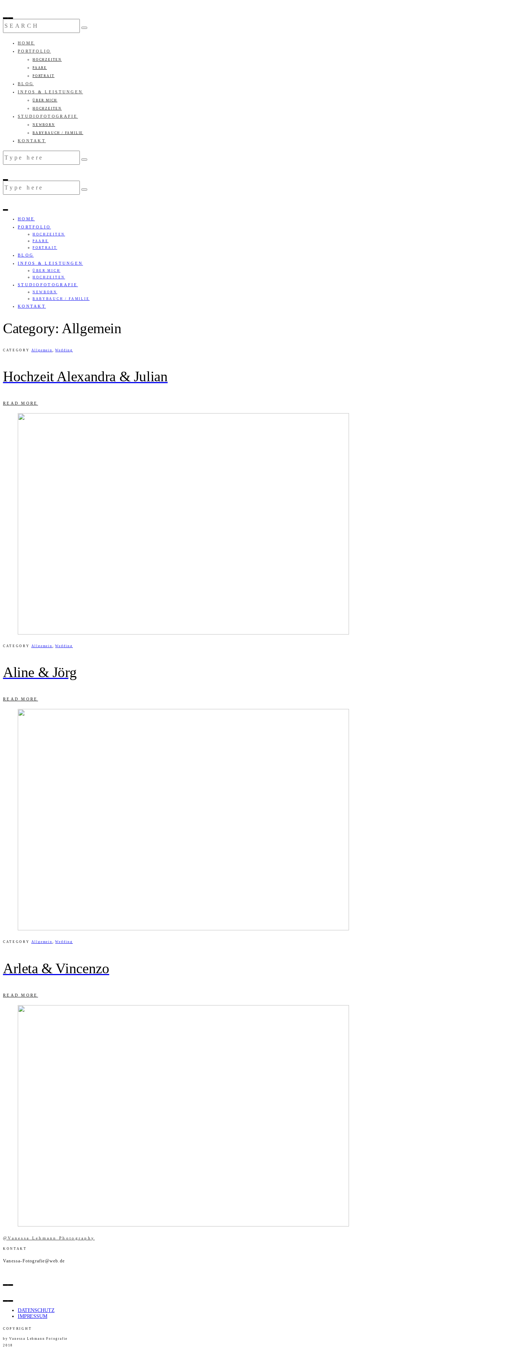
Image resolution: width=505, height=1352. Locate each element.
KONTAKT (32, 140)
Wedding (64, 350)
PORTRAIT (43, 76)
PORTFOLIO (34, 51)
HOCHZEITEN (47, 59)
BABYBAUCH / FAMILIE (58, 133)
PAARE (40, 68)
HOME (26, 43)
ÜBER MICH (45, 100)
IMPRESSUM (32, 1316)
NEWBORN (44, 125)
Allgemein (41, 350)
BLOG (26, 83)
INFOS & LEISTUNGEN (50, 92)
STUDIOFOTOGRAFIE (48, 116)
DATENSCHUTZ (36, 1310)
